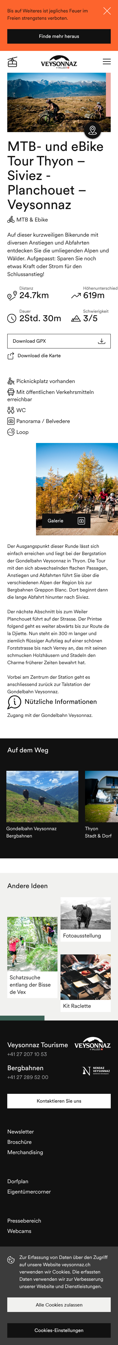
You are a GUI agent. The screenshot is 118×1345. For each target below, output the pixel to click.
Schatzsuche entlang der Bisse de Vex (30, 984)
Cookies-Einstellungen (59, 1330)
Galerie (55, 521)
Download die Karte (39, 356)
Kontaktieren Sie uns (59, 1101)
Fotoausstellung (82, 935)
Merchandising (25, 1152)
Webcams (19, 1230)
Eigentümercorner (29, 1191)
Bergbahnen (25, 1068)
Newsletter (20, 1131)
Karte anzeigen (92, 130)
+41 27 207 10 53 (27, 1053)
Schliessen (107, 11)
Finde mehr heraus (59, 36)
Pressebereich (24, 1220)
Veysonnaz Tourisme (92, 1043)
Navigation (106, 61)
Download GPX (29, 341)
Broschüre (19, 1141)
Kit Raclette (77, 1005)
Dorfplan (17, 1181)
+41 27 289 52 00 (27, 1077)
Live (12, 62)
